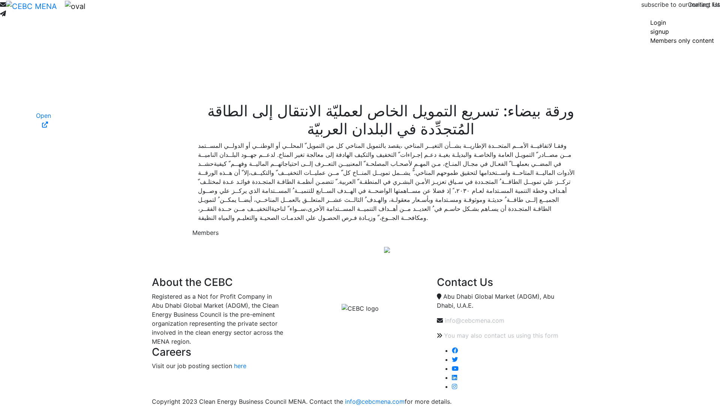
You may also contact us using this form (501, 335)
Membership (143, 12)
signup (659, 31)
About (117, 12)
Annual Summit (307, 12)
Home (100, 12)
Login (658, 22)
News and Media (184, 12)
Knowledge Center (260, 12)
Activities (221, 12)
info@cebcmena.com (474, 320)
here (240, 366)
